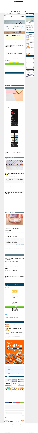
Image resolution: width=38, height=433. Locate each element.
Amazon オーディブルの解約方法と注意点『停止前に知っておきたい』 (12, 317)
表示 (11, 85)
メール (6, 412)
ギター (30, 58)
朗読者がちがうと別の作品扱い (29, 74)
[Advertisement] (19, 7)
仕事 (30, 66)
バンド (30, 63)
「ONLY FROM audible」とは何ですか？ (19, 244)
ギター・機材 (30, 62)
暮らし (30, 67)
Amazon (5, 15)
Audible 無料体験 (14, 306)
